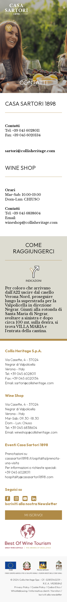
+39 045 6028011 (26, 131)
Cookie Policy (38, 587)
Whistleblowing (19, 590)
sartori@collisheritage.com (30, 151)
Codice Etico (53, 587)
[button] (60, 9)
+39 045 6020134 (27, 135)
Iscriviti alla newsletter (50, 594)
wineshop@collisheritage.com (31, 223)
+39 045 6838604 (26, 213)
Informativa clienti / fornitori (44, 590)
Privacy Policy (21, 587)
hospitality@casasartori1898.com (29, 477)
